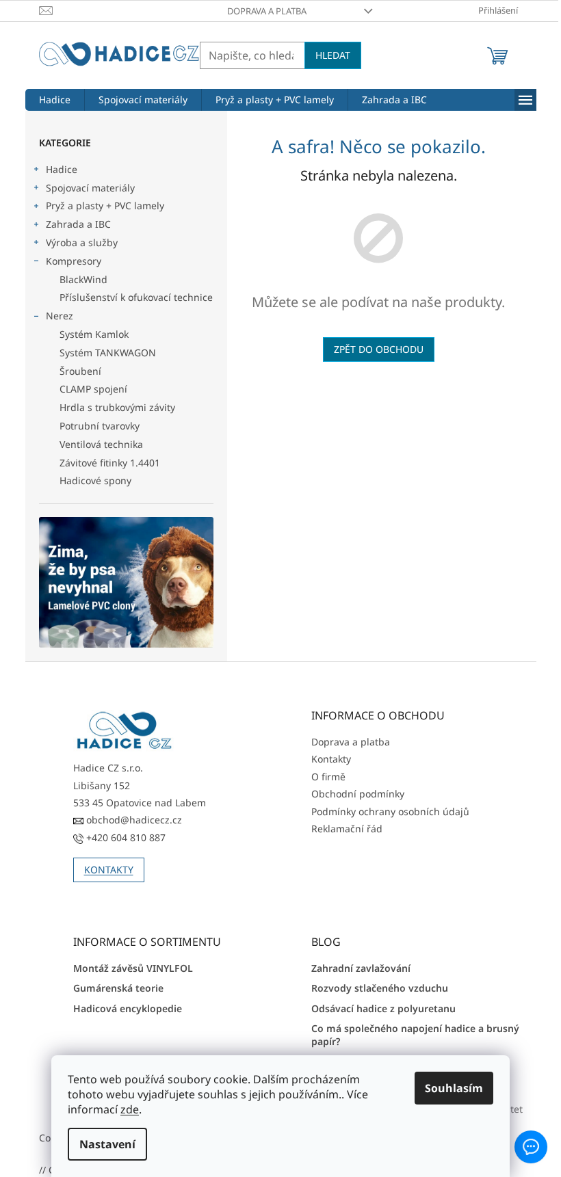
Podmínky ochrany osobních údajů (390, 811)
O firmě (328, 776)
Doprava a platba (266, 11)
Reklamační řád (346, 828)
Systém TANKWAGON (108, 352)
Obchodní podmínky (357, 793)
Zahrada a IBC (78, 223)
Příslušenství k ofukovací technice (136, 297)
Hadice (61, 169)
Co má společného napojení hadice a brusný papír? (415, 1035)
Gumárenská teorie (118, 987)
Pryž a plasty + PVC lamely (105, 205)
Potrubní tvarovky (100, 425)
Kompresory (73, 260)
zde (125, 1109)
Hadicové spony (95, 480)
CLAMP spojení (93, 388)
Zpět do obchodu (378, 349)
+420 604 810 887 (124, 837)
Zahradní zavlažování (360, 968)
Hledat (332, 55)
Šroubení (80, 371)
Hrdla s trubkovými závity (117, 407)
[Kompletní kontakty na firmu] (124, 731)
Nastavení (103, 1144)
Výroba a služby (82, 242)
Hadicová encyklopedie (127, 1008)
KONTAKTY (108, 869)
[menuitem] (54, 100)
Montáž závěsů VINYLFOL (133, 968)
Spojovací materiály (90, 187)
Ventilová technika (101, 444)
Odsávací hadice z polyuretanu (383, 1008)
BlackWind (83, 279)
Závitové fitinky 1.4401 (110, 462)
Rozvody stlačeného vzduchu (379, 987)
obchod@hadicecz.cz (132, 819)
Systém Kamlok (94, 334)
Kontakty (331, 758)
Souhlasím (449, 1088)
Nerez (59, 315)
